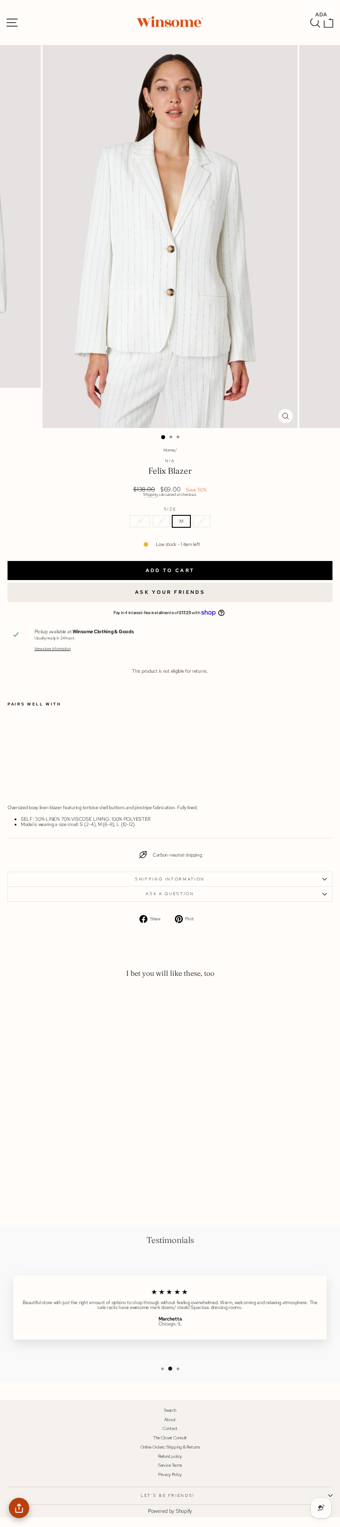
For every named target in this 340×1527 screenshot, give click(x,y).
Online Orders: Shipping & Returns (170, 1447)
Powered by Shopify (170, 1511)
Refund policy (170, 1456)
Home (168, 450)
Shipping (150, 494)
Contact (170, 1428)
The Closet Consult (170, 1438)
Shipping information (170, 879)
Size (170, 509)
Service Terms (170, 1465)
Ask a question (170, 893)
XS (140, 521)
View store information (53, 649)
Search (170, 1410)
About (170, 1419)
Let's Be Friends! (168, 1495)
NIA (170, 461)
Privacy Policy (170, 1474)
